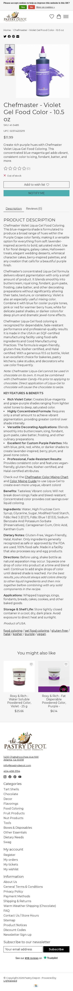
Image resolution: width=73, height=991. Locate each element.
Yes (23, 7)
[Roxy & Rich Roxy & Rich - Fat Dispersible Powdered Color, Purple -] (53, 676)
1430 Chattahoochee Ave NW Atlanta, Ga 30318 (21, 758)
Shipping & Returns (17, 901)
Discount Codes (15, 930)
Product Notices (15, 925)
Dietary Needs (14, 837)
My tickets (11, 864)
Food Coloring (14, 808)
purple (30, 634)
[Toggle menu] (65, 16)
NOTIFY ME (36, 193)
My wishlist (11, 869)
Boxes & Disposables (18, 827)
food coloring (13, 630)
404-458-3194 (12, 771)
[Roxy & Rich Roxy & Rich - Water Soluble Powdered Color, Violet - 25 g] (19, 676)
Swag (7, 842)
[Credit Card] (36, 986)
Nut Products (13, 818)
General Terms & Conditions (23, 886)
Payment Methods (17, 896)
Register (9, 855)
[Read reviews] (15, 168)
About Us (10, 882)
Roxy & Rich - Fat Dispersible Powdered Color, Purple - (54, 701)
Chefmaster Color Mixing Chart (46, 477)
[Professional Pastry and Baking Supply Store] (15, 16)
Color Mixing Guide (23, 481)
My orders (11, 859)
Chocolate (11, 794)
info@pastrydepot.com (17, 765)
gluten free (59, 630)
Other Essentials (15, 832)
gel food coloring (37, 630)
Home (7, 30)
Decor (8, 799)
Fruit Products (14, 813)
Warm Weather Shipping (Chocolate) (30, 906)
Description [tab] (14, 208)
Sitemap (9, 920)
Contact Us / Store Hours (21, 915)
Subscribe (56, 949)
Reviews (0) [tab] (34, 208)
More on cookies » (45, 7)
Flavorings (11, 803)
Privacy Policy (13, 891)
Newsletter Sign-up (18, 934)
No (31, 7)
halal (7, 634)
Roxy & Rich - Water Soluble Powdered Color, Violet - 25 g (19, 701)
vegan (41, 634)
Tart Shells (11, 789)
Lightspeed (10, 980)
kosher (18, 634)
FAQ (7, 910)
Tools (7, 823)
